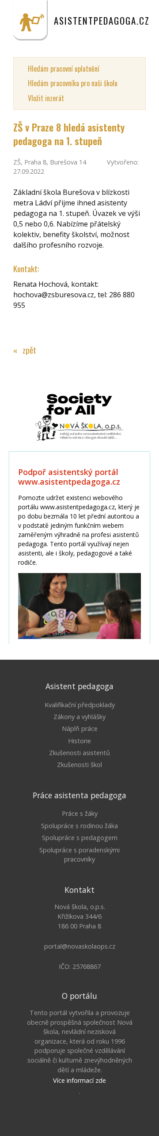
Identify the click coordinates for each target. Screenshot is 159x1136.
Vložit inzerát (46, 98)
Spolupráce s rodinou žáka (79, 826)
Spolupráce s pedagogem (79, 837)
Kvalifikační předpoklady (80, 705)
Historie (79, 741)
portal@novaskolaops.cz (79, 946)
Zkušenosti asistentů (79, 753)
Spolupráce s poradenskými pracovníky (79, 855)
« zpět (24, 349)
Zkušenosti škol (79, 764)
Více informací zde (79, 1080)
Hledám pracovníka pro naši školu (72, 83)
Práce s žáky (80, 813)
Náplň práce (80, 728)
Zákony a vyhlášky (79, 716)
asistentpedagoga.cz (102, 20)
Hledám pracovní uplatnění (63, 68)
